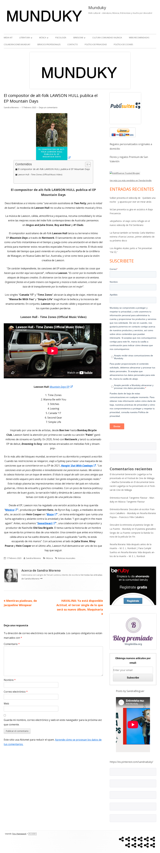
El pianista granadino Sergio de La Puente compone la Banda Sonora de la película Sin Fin (133, 532)
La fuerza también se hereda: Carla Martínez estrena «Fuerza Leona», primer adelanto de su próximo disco (132, 236)
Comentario (12, 644)
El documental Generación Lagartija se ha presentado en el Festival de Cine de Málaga (132, 486)
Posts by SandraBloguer (130, 691)
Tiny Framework (19, 834)
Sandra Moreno (11, 107)
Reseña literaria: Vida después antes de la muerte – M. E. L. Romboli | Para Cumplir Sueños (130, 548)
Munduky (97, 7)
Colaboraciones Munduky (17, 44)
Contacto (72, 44)
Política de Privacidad (96, 44)
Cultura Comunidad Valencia (107, 37)
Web (6, 703)
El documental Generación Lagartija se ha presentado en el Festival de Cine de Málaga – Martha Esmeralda (132, 478)
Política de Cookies (123, 44)
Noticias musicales (66, 558)
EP (61, 387)
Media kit (8, 37)
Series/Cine (78, 37)
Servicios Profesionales (48, 44)
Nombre (10, 680)
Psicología (60, 37)
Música (42, 37)
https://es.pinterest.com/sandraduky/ (131, 762)
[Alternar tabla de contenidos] (86, 164)
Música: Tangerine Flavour (131, 501)
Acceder (32, 834)
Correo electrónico (16, 691)
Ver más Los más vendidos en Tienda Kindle (131, 180)
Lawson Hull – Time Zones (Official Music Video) (40, 174)
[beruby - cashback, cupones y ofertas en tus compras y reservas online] (133, 585)
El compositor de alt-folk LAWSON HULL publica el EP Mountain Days (54, 169)
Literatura (24, 37)
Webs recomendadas (139, 37)
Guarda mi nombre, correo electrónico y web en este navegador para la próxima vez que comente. (53, 722)
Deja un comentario (48, 107)
